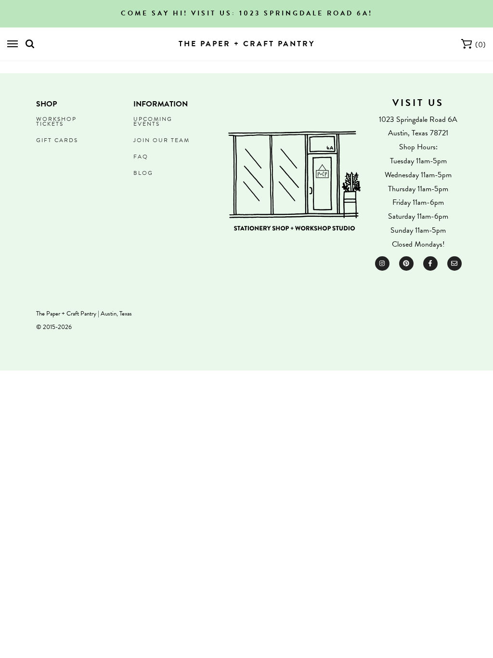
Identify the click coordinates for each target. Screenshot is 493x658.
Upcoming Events (152, 121)
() (480, 45)
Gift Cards (57, 140)
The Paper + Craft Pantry (247, 44)
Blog (143, 173)
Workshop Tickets (56, 121)
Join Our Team (161, 140)
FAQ (140, 156)
